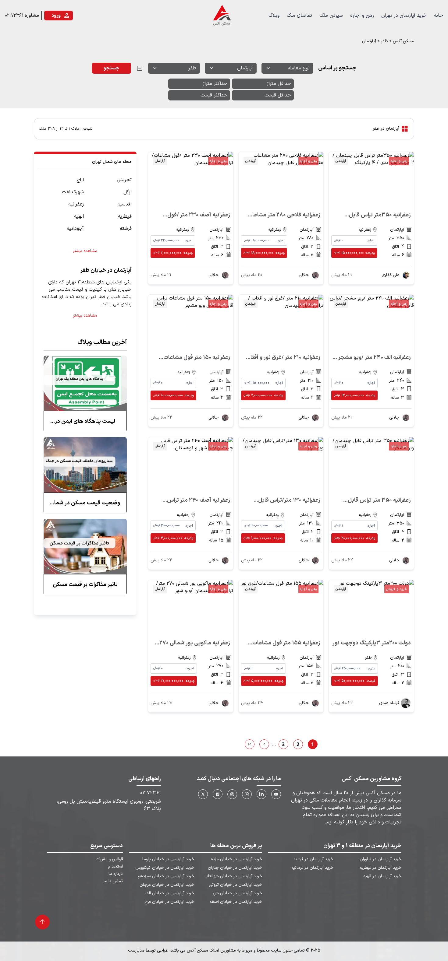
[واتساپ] (247, 794)
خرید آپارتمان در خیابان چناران (235, 868)
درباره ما (115, 874)
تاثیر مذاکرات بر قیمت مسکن (85, 584)
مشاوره (32, 15)
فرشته (126, 228)
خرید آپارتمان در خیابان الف (169, 893)
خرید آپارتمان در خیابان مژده (236, 859)
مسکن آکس (403, 41)
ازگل (127, 192)
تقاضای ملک (299, 15)
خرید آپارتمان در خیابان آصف (236, 902)
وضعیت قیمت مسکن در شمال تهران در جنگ (85, 503)
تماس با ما (113, 881)
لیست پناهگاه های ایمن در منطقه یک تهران (85, 421)
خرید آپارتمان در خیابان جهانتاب (233, 876)
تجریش (124, 180)
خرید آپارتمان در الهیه (382, 876)
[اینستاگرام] (232, 794)
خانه (438, 15)
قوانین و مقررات (109, 859)
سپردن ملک (331, 15)
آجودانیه (75, 228)
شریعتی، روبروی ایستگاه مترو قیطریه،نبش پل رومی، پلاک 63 (109, 805)
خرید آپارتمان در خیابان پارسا (168, 859)
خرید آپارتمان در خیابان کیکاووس (164, 868)
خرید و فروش (396, 589)
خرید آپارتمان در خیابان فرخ (169, 902)
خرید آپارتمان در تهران (404, 15)
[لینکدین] (261, 794)
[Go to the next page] (264, 744)
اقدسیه (124, 204)
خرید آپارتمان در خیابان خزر (237, 893)
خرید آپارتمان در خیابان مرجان (167, 885)
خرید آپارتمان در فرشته (313, 859)
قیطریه (125, 216)
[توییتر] (203, 794)
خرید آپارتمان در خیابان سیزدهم (166, 876)
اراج (80, 180)
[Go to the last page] (249, 744)
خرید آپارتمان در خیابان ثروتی (235, 885)
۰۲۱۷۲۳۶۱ (14, 15)
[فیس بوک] (217, 794)
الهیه (79, 216)
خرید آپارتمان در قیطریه (380, 868)
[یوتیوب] (276, 794)
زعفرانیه (76, 204)
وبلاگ (273, 15)
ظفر (384, 41)
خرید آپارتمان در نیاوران (380, 859)
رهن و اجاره (362, 15)
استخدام (115, 867)
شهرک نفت (73, 192)
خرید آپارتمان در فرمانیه (312, 868)
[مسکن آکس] (221, 15)
